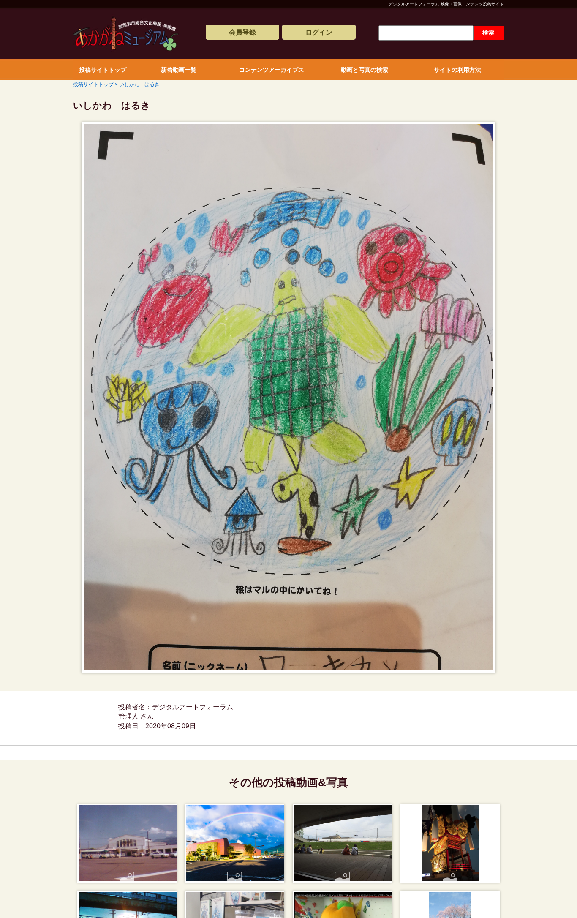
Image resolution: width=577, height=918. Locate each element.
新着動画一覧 (178, 69)
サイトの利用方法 (457, 69)
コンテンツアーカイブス (271, 69)
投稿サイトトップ (102, 69)
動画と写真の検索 (364, 69)
